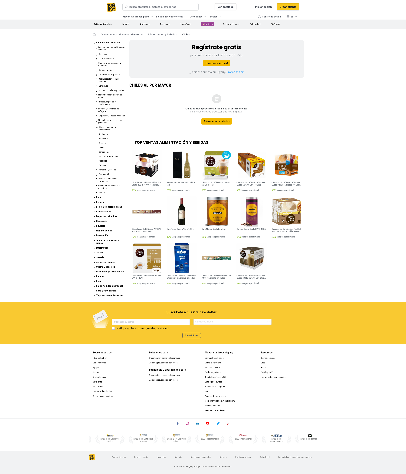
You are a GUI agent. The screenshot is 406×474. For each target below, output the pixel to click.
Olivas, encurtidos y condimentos (122, 34)
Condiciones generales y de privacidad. (151, 328)
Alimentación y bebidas (162, 34)
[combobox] (195, 321)
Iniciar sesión (235, 72)
